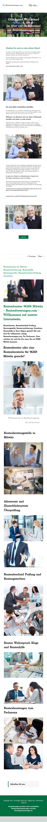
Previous (32, 256)
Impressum (31, 800)
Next (40, 256)
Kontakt (24, 802)
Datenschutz (39, 800)
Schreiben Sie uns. (17, 784)
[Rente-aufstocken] (23, 204)
